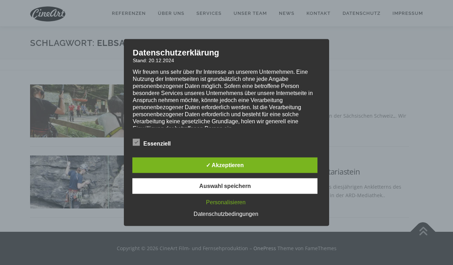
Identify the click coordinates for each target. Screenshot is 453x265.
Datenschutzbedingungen (226, 214)
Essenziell (157, 144)
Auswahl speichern (225, 186)
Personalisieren (226, 202)
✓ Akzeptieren (225, 165)
